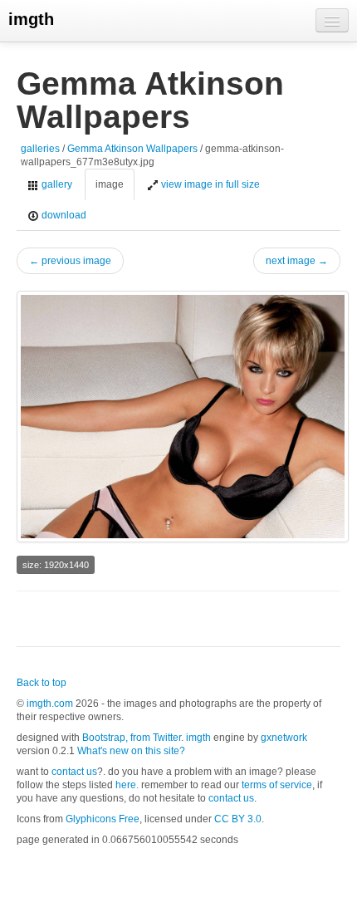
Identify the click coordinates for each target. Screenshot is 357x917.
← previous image (70, 261)
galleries (40, 148)
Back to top (41, 683)
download (62, 215)
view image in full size (209, 184)
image (109, 184)
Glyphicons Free (102, 819)
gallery (55, 184)
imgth (31, 19)
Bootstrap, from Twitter (131, 737)
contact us (74, 771)
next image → (297, 261)
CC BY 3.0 (238, 819)
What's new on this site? (131, 751)
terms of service (277, 785)
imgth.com (50, 703)
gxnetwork (284, 737)
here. (127, 785)
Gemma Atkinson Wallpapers (132, 148)
